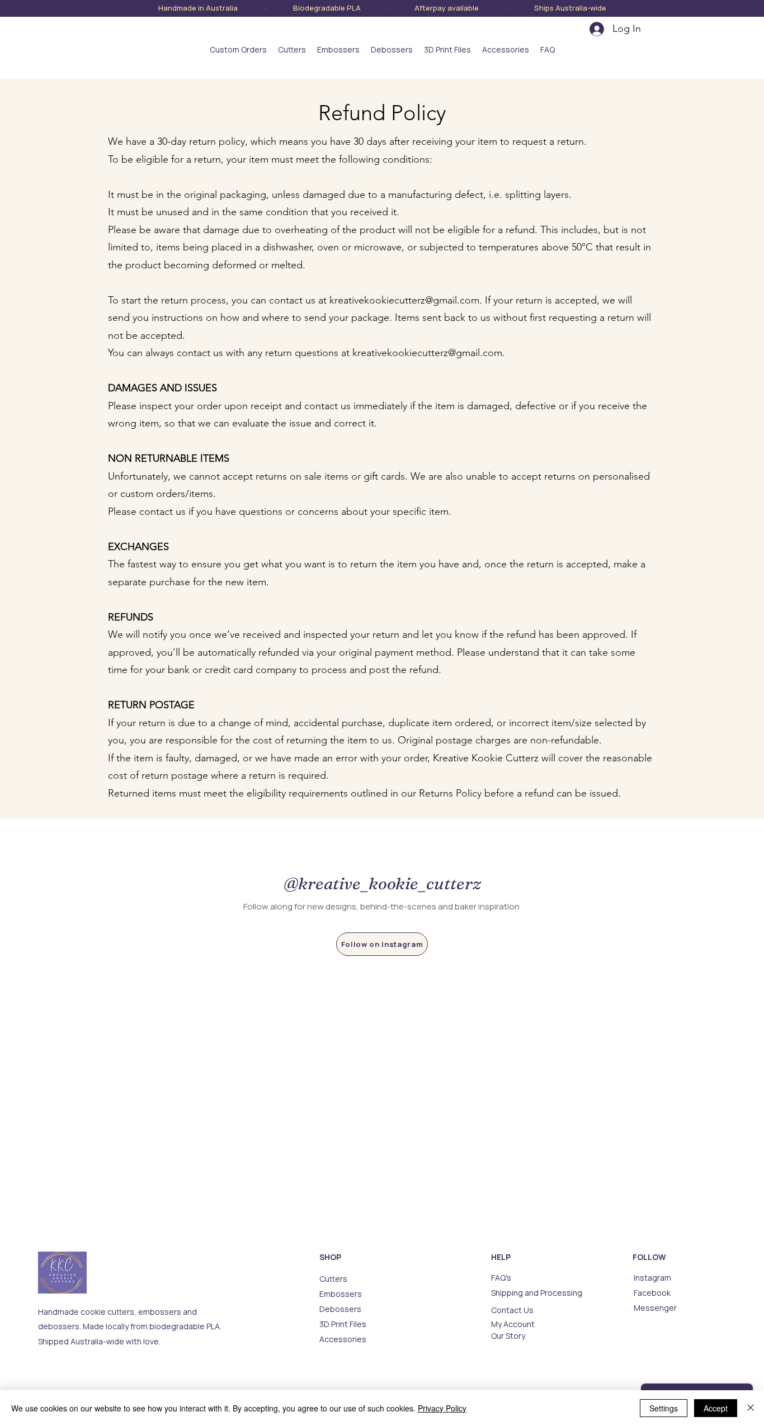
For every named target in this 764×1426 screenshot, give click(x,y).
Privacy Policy (442, 1408)
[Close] (750, 1408)
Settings (663, 1408)
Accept (716, 1408)
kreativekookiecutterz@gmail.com (404, 300)
